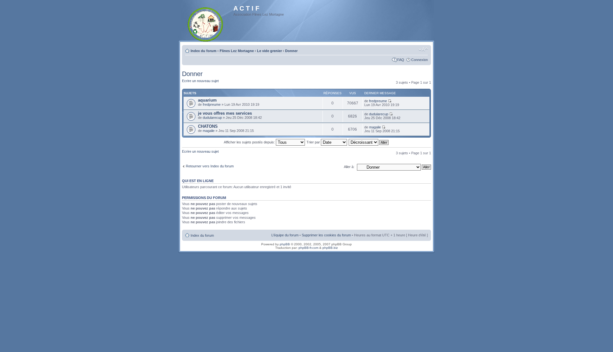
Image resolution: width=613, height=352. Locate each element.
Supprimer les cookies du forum (326, 235)
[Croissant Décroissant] (369, 142)
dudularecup (212, 117)
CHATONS (208, 126)
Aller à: (349, 167)
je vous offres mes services (225, 113)
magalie (209, 131)
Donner (291, 51)
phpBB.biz (330, 247)
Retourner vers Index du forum (210, 166)
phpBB (285, 244)
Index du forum (203, 51)
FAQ (400, 60)
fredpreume (212, 104)
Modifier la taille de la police (423, 49)
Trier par (313, 142)
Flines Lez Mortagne (237, 51)
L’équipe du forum (285, 235)
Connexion (419, 60)
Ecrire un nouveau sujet (200, 81)
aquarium (207, 100)
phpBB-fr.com (308, 247)
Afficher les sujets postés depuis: (250, 142)
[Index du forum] (205, 23)
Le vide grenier (269, 51)
